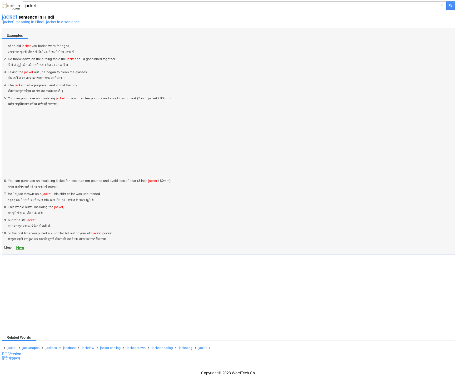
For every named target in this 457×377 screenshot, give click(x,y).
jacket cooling (110, 348)
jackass (51, 348)
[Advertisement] (150, 142)
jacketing (185, 348)
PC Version (11, 354)
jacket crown (136, 348)
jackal (12, 348)
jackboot (69, 348)
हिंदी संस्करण (11, 358)
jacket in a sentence (63, 22)
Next (20, 248)
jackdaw (88, 348)
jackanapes (31, 348)
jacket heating (162, 348)
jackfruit (204, 348)
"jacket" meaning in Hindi (23, 22)
